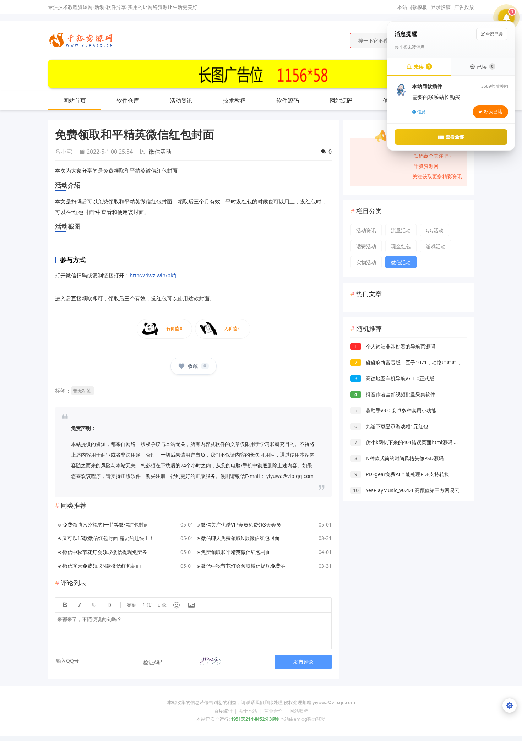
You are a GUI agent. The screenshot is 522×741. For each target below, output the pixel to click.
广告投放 (464, 7)
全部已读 (494, 34)
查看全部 (455, 137)
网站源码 (341, 100)
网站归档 (299, 711)
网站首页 (74, 100)
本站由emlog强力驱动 (303, 719)
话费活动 (366, 246)
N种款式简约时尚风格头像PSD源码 (399, 458)
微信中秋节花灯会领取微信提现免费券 (104, 552)
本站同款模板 (412, 7)
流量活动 (401, 230)
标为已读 (493, 111)
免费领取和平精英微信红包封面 (236, 552)
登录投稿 (441, 7)
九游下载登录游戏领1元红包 (391, 426)
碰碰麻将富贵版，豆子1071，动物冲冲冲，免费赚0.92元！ (425, 362)
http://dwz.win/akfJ (153, 275)
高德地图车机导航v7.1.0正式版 (394, 378)
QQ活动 (435, 230)
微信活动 (160, 152)
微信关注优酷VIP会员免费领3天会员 (241, 524)
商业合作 (273, 711)
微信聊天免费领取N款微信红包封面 (240, 538)
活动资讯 (181, 100)
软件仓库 (127, 100)
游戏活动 (436, 246)
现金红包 (401, 246)
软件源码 (287, 100)
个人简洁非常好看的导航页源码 (394, 346)
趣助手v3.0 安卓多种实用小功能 (395, 410)
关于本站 (248, 711)
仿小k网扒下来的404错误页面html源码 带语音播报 (416, 442)
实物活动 (366, 262)
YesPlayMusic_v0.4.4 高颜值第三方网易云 (406, 490)
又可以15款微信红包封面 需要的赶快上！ (108, 538)
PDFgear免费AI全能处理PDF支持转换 (401, 474)
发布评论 (303, 661)
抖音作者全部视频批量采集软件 (394, 394)
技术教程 (234, 100)
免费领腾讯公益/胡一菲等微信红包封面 (105, 524)
